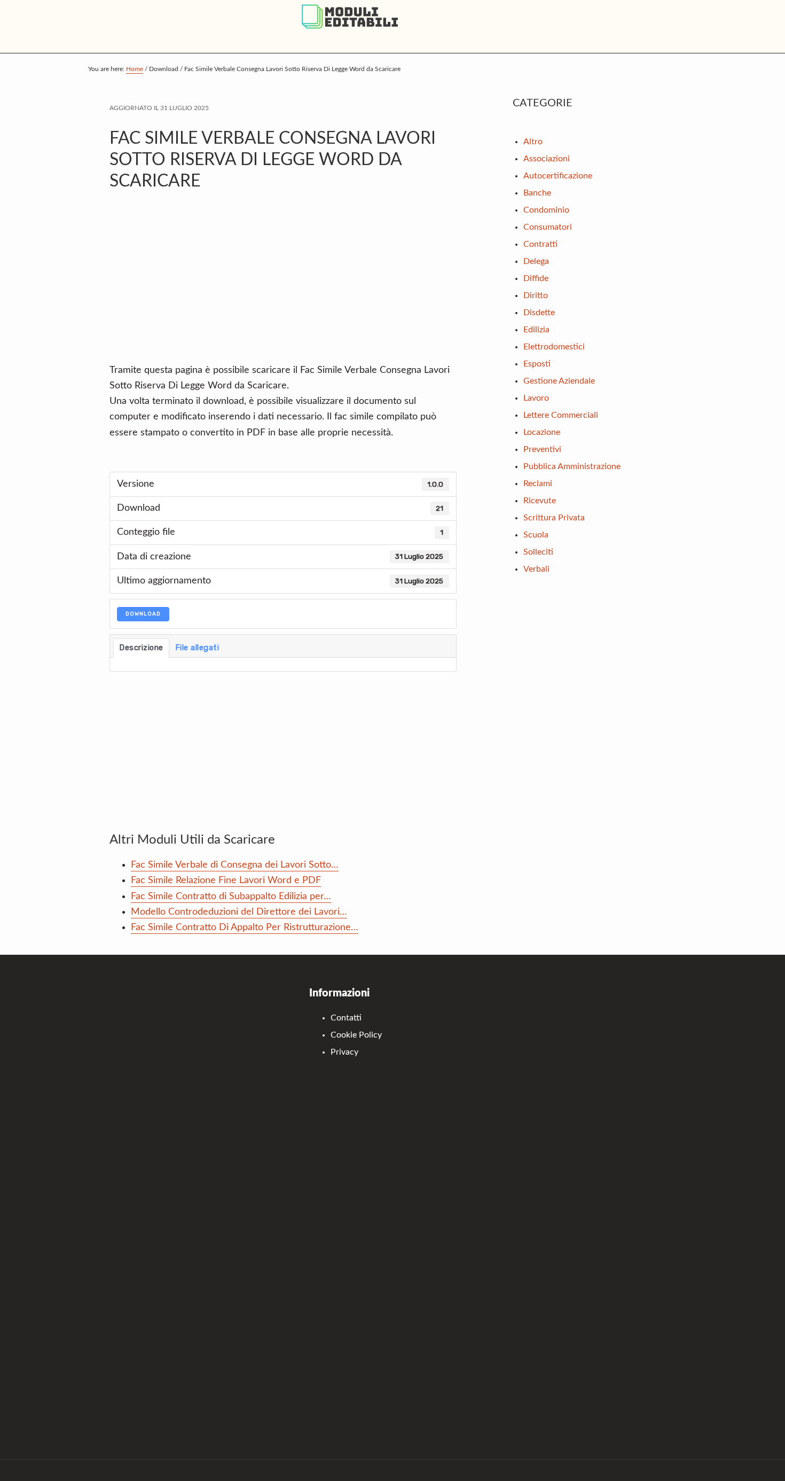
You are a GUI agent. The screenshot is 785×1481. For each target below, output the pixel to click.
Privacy (344, 1052)
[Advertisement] (283, 282)
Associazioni (546, 158)
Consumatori (547, 227)
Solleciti (538, 552)
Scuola (535, 535)
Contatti (346, 1018)
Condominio (546, 210)
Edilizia (536, 329)
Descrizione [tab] (141, 647)
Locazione (541, 432)
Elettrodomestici (554, 346)
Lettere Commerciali (560, 415)
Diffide (535, 278)
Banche (537, 193)
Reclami (537, 483)
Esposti (537, 364)
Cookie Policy (356, 1035)
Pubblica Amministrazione (572, 466)
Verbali (536, 569)
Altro (533, 141)
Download (143, 614)
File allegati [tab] (197, 647)
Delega (536, 261)
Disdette (539, 312)
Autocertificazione (557, 176)
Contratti (540, 244)
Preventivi (542, 449)
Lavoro (536, 398)
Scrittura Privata (554, 517)
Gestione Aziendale (559, 381)
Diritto (535, 295)
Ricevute (539, 500)
